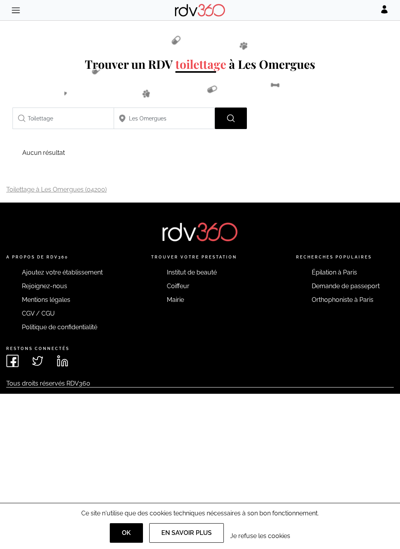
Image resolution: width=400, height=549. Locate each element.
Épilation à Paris (334, 272)
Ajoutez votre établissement (62, 272)
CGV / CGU (38, 313)
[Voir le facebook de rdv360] (12, 361)
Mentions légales (46, 299)
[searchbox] (63, 118)
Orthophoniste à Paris (342, 299)
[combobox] (63, 118)
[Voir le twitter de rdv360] (37, 361)
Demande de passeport (346, 286)
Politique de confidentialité (59, 327)
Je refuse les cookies (260, 536)
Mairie (175, 299)
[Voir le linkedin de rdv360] (62, 361)
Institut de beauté (192, 272)
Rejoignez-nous (44, 286)
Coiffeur (178, 286)
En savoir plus (186, 532)
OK (126, 532)
